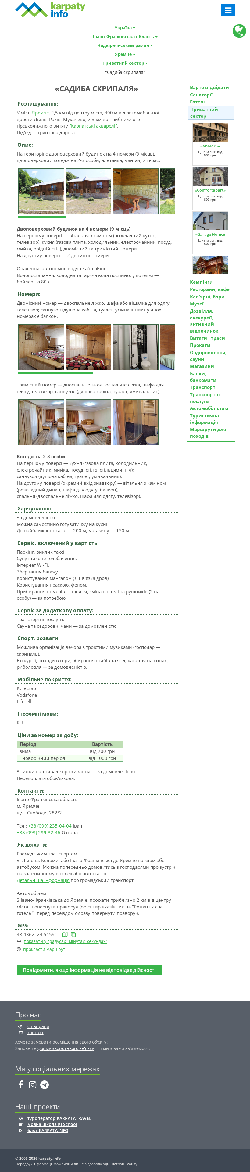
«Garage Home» (210, 234)
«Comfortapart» (210, 190)
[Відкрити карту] (64, 934)
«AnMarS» (210, 146)
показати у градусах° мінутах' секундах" (65, 941)
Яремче (40, 113)
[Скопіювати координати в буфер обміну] (73, 934)
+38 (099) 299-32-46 (38, 832)
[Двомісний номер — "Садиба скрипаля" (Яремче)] (42, 346)
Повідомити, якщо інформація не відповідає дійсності (89, 969)
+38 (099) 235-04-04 (50, 826)
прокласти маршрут (44, 949)
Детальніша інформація (43, 880)
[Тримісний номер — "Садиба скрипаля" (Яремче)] (42, 422)
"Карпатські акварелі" (93, 126)
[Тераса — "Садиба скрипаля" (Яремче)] (136, 191)
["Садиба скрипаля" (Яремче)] (42, 191)
